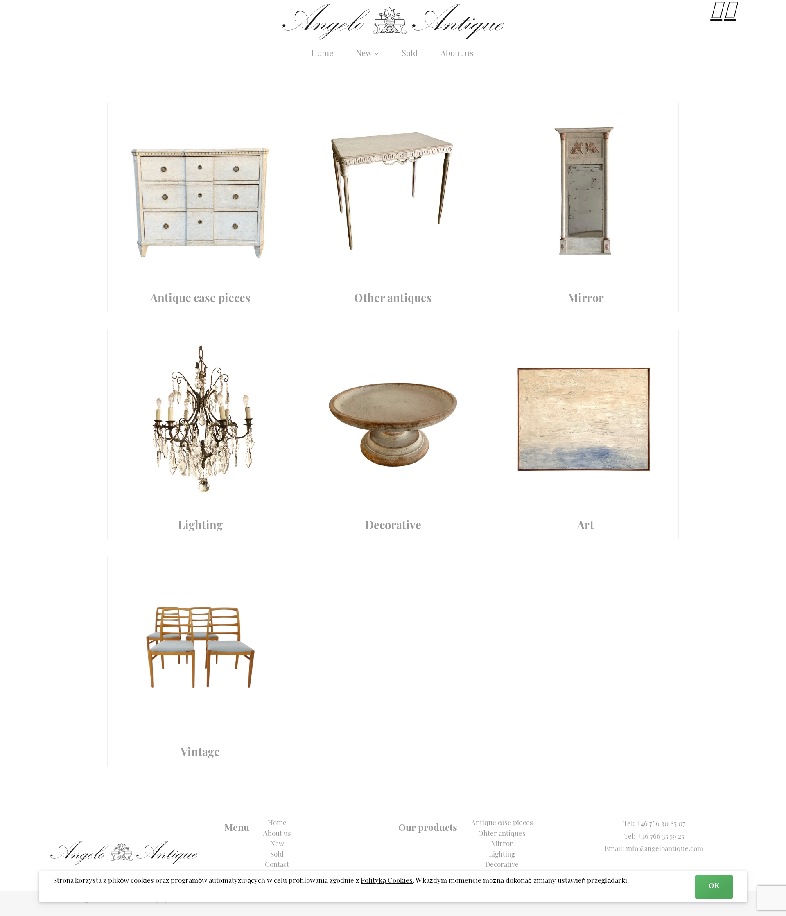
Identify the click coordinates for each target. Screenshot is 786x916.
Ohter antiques (502, 833)
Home (322, 54)
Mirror (502, 844)
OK (714, 886)
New (365, 54)
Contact (277, 865)
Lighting (502, 854)
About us (456, 54)
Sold (410, 54)
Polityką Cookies (387, 881)
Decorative (502, 865)
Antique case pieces (502, 823)
